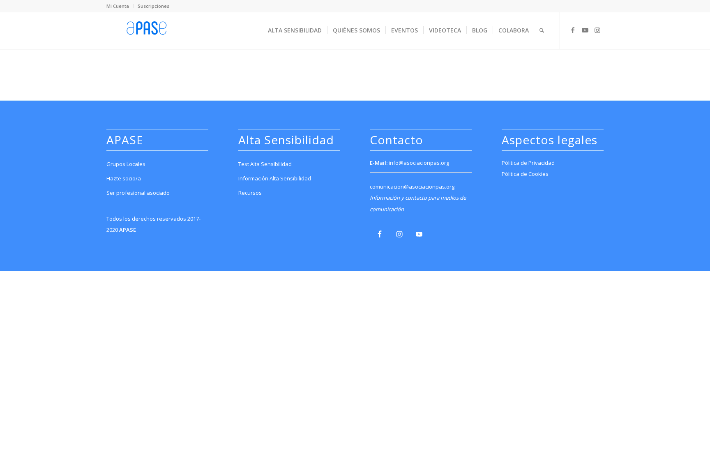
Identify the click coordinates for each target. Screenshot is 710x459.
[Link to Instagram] (597, 30)
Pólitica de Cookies (525, 174)
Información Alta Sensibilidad (274, 178)
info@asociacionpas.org (419, 162)
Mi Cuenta (117, 6)
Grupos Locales (125, 164)
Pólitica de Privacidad (528, 162)
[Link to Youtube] (585, 30)
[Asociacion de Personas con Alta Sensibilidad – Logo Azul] (146, 30)
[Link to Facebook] (573, 30)
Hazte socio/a (123, 178)
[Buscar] (541, 30)
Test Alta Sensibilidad (265, 164)
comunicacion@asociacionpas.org (412, 186)
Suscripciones (153, 6)
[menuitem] (120, 6)
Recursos (250, 192)
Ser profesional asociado (138, 192)
